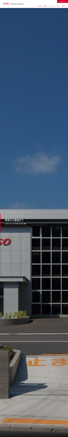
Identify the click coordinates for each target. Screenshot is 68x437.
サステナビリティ (52, 6)
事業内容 (45, 6)
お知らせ (58, 6)
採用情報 (63, 6)
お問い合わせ (62, 1)
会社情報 (39, 6)
